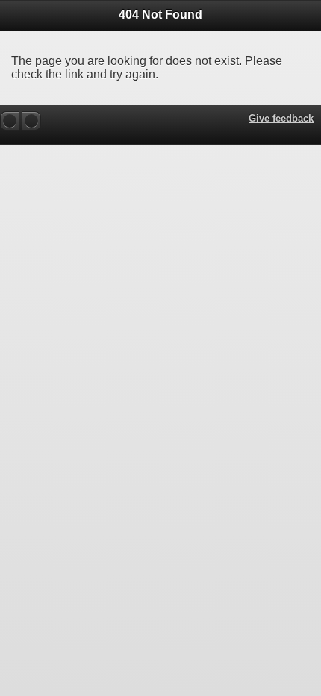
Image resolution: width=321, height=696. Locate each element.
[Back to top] (9, 121)
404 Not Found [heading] (160, 14)
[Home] (31, 121)
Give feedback (281, 118)
